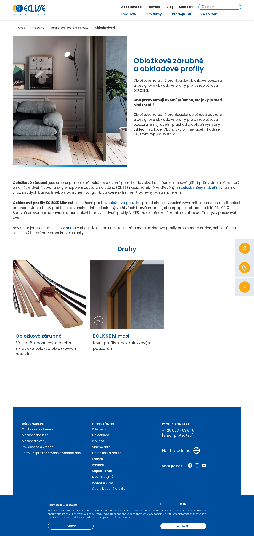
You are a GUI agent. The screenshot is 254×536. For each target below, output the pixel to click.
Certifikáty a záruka (107, 453)
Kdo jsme (99, 429)
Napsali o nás (102, 471)
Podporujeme (102, 483)
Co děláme (100, 435)
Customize (70, 526)
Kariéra (97, 459)
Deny (183, 504)
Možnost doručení (35, 435)
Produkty (38, 28)
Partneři (98, 465)
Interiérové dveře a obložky (69, 28)
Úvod (21, 28)
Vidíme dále (101, 447)
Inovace (98, 441)
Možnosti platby (34, 441)
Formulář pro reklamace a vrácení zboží (52, 453)
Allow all (183, 526)
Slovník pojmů (102, 477)
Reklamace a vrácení (38, 447)
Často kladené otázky (108, 489)
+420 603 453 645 (178, 430)
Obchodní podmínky (37, 429)
